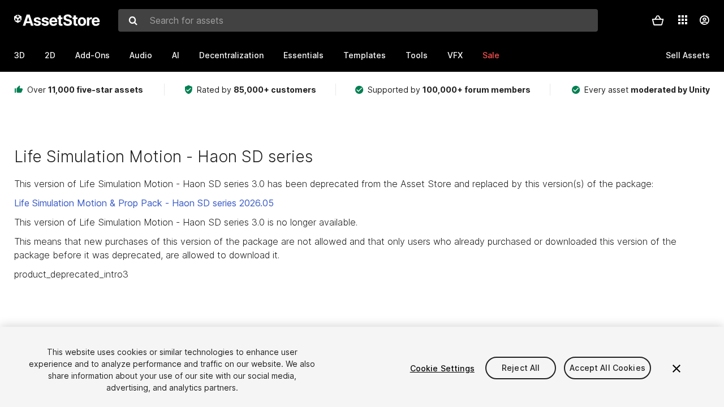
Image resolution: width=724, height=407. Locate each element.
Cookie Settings (442, 368)
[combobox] (358, 20)
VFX (455, 55)
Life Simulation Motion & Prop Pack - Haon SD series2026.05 (144, 203)
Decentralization (231, 55)
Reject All (521, 368)
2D (50, 55)
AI (175, 55)
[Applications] (682, 20)
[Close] (676, 368)
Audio (141, 55)
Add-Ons (92, 55)
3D (19, 55)
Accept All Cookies (607, 368)
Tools (417, 55)
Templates (364, 55)
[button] (658, 20)
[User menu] (704, 20)
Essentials (303, 55)
